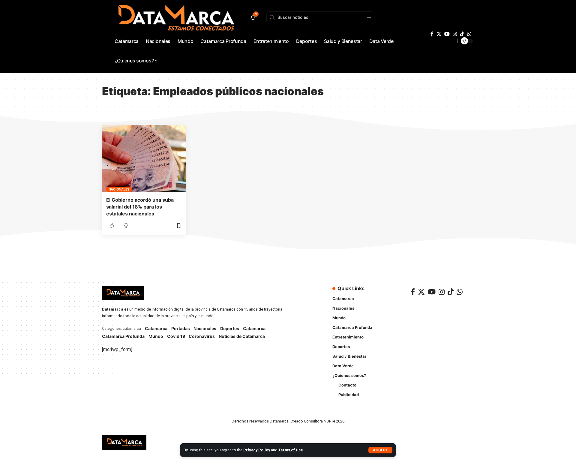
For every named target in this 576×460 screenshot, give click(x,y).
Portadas (180, 328)
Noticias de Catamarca (242, 336)
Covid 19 (176, 336)
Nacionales (119, 189)
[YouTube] (447, 34)
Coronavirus (202, 336)
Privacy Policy (256, 450)
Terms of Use (290, 450)
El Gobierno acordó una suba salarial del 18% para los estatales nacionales (140, 207)
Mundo (155, 336)
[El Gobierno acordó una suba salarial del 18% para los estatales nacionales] (144, 158)
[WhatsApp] (469, 34)
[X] (439, 34)
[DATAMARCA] (124, 442)
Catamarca (156, 328)
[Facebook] (432, 34)
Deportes (229, 328)
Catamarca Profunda (123, 336)
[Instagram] (454, 34)
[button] (380, 450)
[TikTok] (462, 34)
